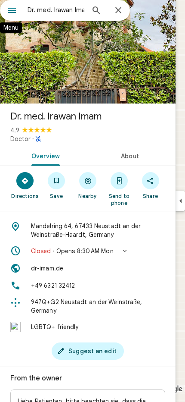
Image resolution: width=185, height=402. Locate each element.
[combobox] (56, 10)
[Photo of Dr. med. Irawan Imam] (88, 52)
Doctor (20, 139)
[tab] (44, 155)
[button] (88, 251)
